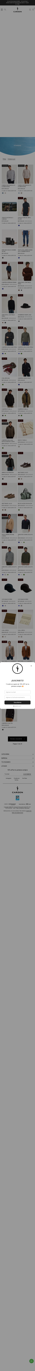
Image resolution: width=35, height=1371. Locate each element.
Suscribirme (17, 702)
